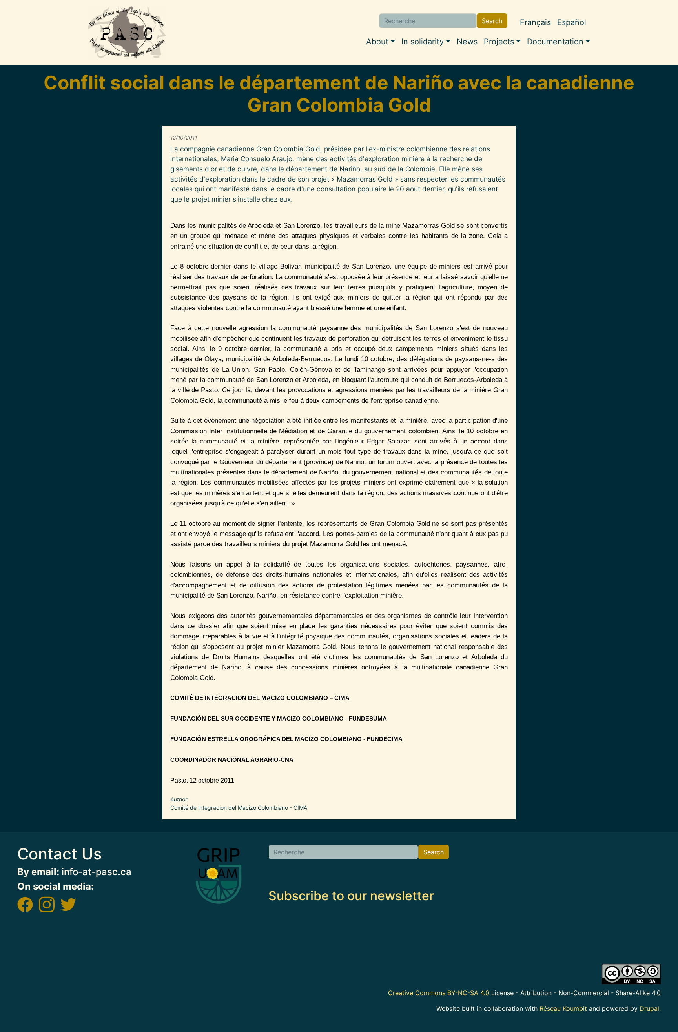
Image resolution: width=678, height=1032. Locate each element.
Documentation (555, 41)
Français (535, 22)
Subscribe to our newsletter (351, 895)
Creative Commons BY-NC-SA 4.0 (438, 993)
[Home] (127, 32)
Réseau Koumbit (563, 1008)
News (467, 41)
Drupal (649, 1008)
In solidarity (422, 41)
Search (492, 21)
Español (571, 22)
